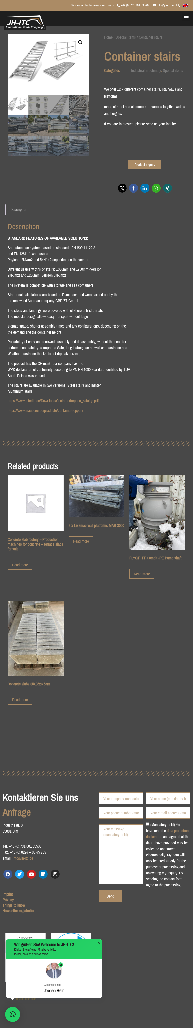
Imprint (8, 894)
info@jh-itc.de (165, 5)
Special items (126, 37)
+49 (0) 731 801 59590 (134, 5)
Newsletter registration (19, 910)
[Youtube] (31, 874)
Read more (20, 565)
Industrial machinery (146, 70)
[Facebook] (7, 874)
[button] (186, 17)
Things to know (14, 905)
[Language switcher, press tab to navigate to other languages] (185, 5)
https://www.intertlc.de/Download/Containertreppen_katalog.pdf (53, 400)
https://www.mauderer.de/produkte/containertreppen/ (45, 410)
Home (108, 37)
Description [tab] (18, 209)
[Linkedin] (43, 874)
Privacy (8, 899)
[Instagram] (55, 874)
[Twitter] (19, 874)
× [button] (99, 943)
